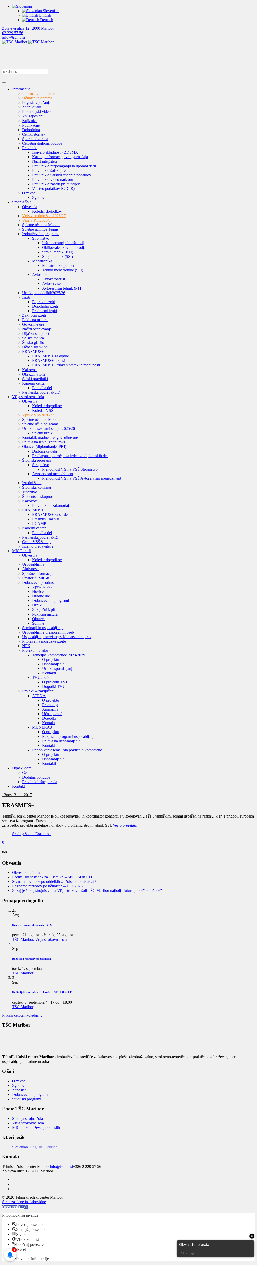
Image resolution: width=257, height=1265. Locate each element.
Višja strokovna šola (28, 1123)
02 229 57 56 (12, 33)
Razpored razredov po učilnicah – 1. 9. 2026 (47, 886)
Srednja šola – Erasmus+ (31, 834)
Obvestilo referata (26, 872)
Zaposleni (20, 1090)
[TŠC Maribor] (28, 42)
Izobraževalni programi (30, 1094)
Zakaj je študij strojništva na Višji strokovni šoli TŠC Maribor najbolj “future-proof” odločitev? (87, 890)
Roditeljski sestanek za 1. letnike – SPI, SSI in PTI (52, 877)
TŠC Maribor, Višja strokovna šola (39, 939)
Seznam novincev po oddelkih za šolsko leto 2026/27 (54, 881)
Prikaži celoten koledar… (22, 1015)
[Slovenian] (22, 6)
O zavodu (20, 1081)
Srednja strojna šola (27, 1118)
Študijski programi (26, 1099)
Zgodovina (20, 1085)
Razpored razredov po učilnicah (31, 958)
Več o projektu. (125, 825)
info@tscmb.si (13, 37)
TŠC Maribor (22, 973)
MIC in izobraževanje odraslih (36, 1127)
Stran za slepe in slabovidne (24, 1202)
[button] (15, 1207)
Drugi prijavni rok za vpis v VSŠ (32, 924)
